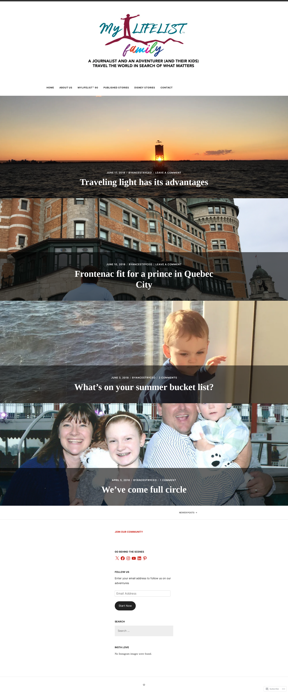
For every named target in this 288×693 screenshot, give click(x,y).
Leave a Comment (168, 172)
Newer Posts (186, 512)
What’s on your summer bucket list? (144, 387)
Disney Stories (144, 87)
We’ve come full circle (144, 489)
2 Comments (168, 377)
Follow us (122, 571)
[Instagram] (128, 558)
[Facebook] (122, 558)
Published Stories (116, 87)
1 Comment (168, 480)
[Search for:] (144, 630)
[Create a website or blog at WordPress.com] (144, 685)
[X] (117, 558)
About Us (65, 87)
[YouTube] (133, 558)
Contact (166, 87)
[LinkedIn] (139, 558)
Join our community (129, 531)
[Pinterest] (144, 558)
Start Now (125, 605)
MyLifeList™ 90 (88, 87)
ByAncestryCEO (140, 172)
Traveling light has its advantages (144, 182)
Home (50, 87)
